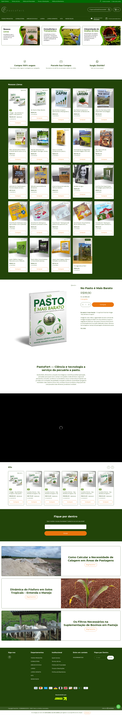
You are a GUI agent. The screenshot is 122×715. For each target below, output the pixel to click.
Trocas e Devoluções (43, 1)
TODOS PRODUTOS (7, 18)
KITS (61, 18)
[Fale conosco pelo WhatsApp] (118, 706)
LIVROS (42, 18)
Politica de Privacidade (29, 1)
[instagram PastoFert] (9, 657)
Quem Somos (5, 1)
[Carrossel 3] (101, 35)
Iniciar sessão (106, 1)
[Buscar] (109, 9)
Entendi (87, 712)
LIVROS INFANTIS (52, 18)
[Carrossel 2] (61, 35)
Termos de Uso (16, 1)
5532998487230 (78, 657)
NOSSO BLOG (69, 18)
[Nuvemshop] (108, 708)
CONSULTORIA (20, 18)
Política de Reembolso (58, 1)
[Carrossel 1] (21, 35)
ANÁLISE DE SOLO (32, 18)
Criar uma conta (116, 1)
